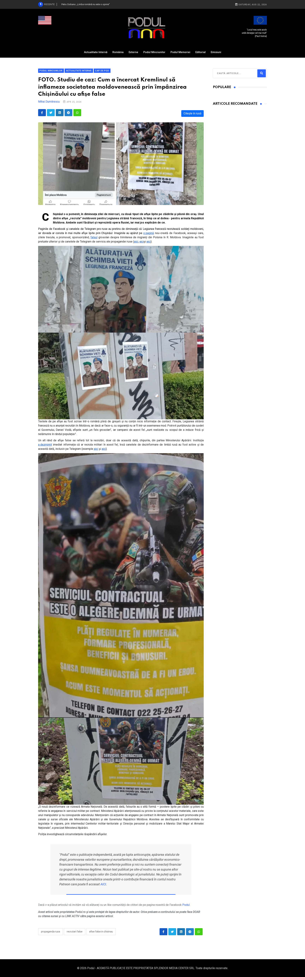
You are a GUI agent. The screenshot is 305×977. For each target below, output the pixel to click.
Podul (186, 904)
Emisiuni (216, 52)
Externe (133, 52)
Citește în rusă (192, 113)
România (118, 52)
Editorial (200, 52)
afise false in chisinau (101, 931)
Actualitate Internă (95, 52)
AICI (103, 884)
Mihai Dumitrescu (49, 101)
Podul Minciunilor (154, 52)
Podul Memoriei (180, 52)
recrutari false (74, 931)
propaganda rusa (50, 931)
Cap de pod (102, 70)
